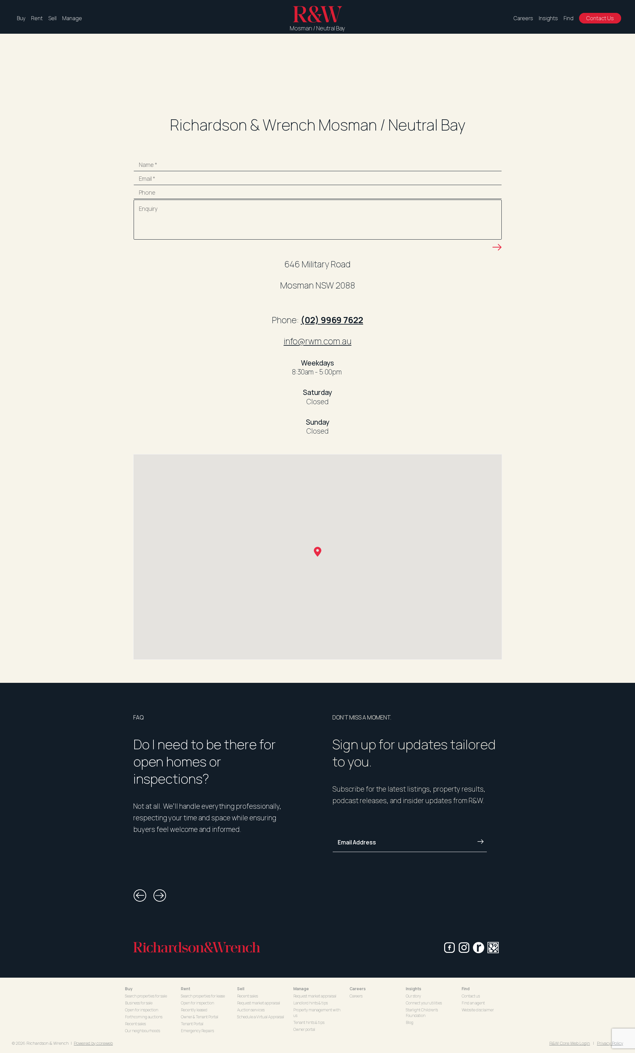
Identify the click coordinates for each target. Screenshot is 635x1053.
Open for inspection (141, 1010)
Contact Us (600, 18)
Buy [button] (129, 989)
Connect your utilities (424, 1003)
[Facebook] (449, 947)
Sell (52, 18)
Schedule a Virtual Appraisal (260, 1017)
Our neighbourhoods (142, 1031)
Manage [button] (301, 989)
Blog (409, 1022)
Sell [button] (240, 989)
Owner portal (304, 1029)
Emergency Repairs (197, 1031)
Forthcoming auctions (143, 1017)
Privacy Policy (610, 1043)
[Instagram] (464, 947)
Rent (37, 18)
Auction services (251, 1010)
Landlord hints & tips (310, 1003)
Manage (72, 18)
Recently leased (194, 1010)
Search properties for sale (146, 996)
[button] (140, 895)
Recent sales (135, 1024)
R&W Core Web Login (569, 1043)
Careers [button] (358, 989)
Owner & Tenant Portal (199, 1017)
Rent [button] (185, 989)
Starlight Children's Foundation (422, 1012)
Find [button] (466, 989)
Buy (21, 18)
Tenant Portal (192, 1024)
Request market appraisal (258, 1003)
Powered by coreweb (93, 1043)
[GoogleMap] (493, 947)
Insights (548, 18)
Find (568, 18)
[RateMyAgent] (478, 947)
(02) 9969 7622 (332, 320)
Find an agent (473, 1003)
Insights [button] (413, 989)
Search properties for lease (203, 996)
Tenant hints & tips (308, 1022)
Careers (523, 18)
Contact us (471, 996)
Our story (413, 996)
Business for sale (138, 1003)
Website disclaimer (478, 1010)
